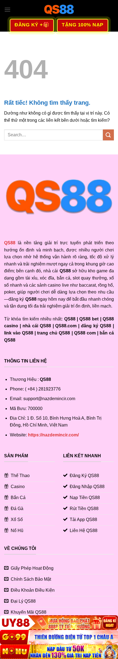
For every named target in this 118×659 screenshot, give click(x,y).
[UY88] (59, 622)
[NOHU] (59, 651)
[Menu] (7, 9)
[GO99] (59, 637)
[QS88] (59, 9)
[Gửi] (108, 134)
